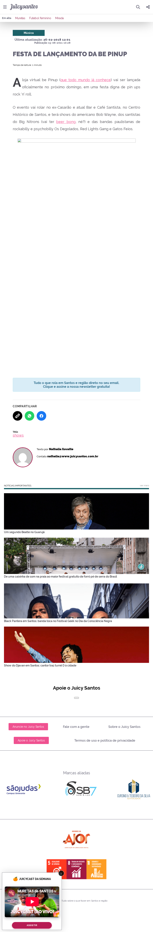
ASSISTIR (32, 925)
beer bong (65, 122)
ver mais (144, 485)
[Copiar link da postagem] (17, 416)
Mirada (59, 18)
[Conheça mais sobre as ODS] (76, 869)
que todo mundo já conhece (85, 80)
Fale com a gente (76, 727)
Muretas (20, 18)
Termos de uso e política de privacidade (104, 740)
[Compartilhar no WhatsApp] (29, 416)
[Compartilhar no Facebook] (41, 416)
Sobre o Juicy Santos (124, 727)
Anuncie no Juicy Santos (28, 726)
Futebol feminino (40, 18)
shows (18, 435)
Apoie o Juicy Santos (31, 740)
